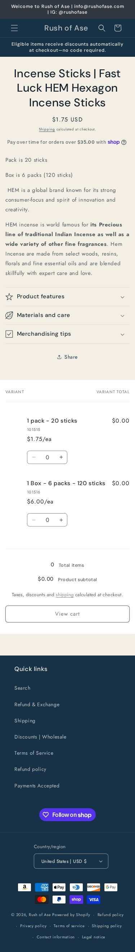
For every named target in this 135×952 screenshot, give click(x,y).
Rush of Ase (40, 914)
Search (22, 687)
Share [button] (71, 356)
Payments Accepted (36, 785)
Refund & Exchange (36, 704)
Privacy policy (33, 926)
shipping (64, 594)
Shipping (47, 129)
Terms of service (69, 926)
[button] (14, 28)
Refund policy (30, 769)
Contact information (56, 937)
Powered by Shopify (71, 914)
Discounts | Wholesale (40, 736)
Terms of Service (34, 752)
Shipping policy (107, 926)
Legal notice (93, 937)
